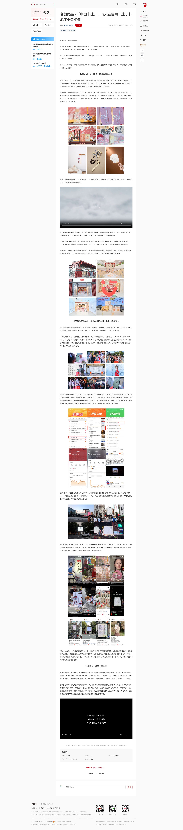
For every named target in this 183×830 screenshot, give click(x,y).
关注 (78, 25)
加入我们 (49, 808)
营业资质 (57, 808)
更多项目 (43, 39)
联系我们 (42, 808)
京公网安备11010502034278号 (63, 821)
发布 (129, 787)
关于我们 (34, 808)
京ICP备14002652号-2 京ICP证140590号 (42, 821)
